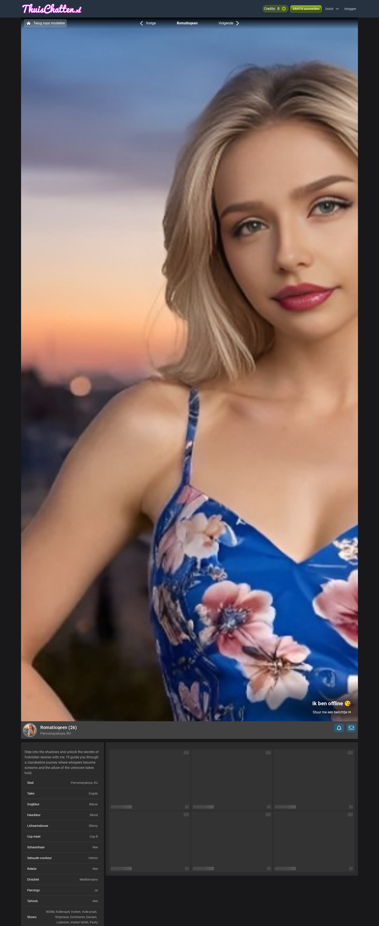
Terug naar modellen (49, 23)
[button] (332, 8)
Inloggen (350, 9)
